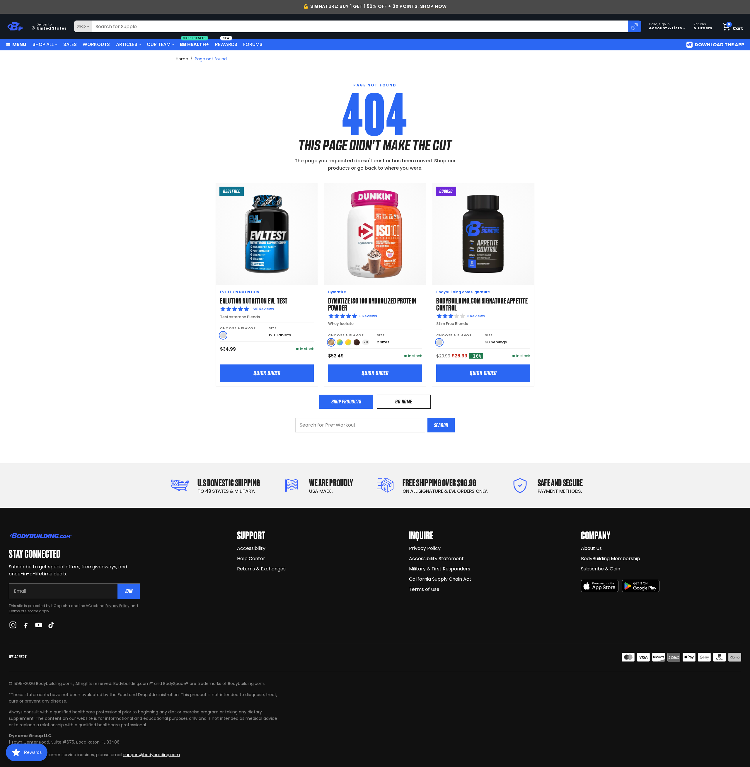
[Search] (634, 26)
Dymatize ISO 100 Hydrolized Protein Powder (372, 303)
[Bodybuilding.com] (15, 26)
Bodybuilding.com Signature (463, 291)
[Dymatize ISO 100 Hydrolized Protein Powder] (375, 234)
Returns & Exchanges (261, 568)
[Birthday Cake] (348, 342)
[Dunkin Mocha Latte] (331, 342)
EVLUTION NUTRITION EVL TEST (253, 300)
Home (182, 59)
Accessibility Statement (436, 558)
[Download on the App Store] (599, 586)
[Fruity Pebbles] (340, 342)
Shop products (346, 401)
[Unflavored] (223, 335)
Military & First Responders (439, 568)
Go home (403, 401)
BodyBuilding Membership (610, 558)
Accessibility (251, 548)
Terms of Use (424, 589)
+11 (366, 342)
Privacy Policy (117, 605)
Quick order (266, 372)
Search (441, 425)
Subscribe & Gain (600, 568)
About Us (591, 548)
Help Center (251, 558)
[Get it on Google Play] (640, 586)
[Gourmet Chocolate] (357, 342)
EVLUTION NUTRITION (239, 291)
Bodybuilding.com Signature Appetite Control (482, 303)
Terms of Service (23, 611)
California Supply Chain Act (440, 579)
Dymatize (337, 291)
